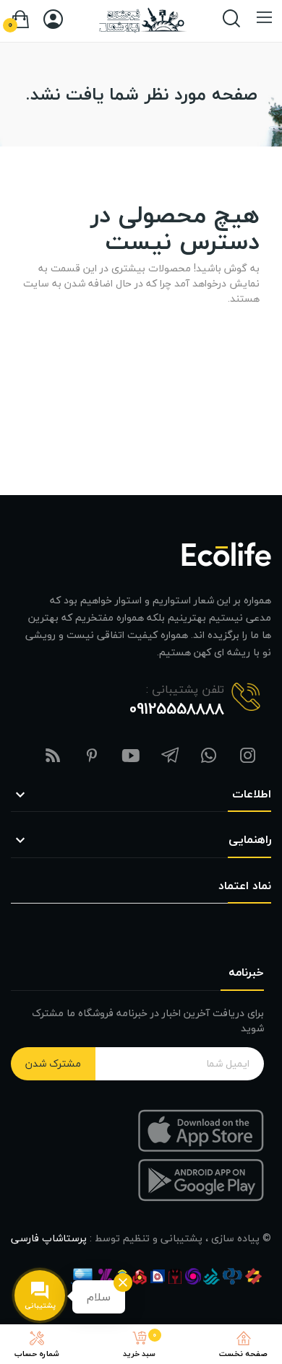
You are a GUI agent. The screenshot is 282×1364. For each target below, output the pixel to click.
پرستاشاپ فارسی (49, 1238)
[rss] (52, 756)
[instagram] (248, 756)
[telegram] (170, 756)
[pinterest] (92, 756)
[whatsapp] (209, 756)
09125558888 (176, 708)
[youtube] (131, 756)
